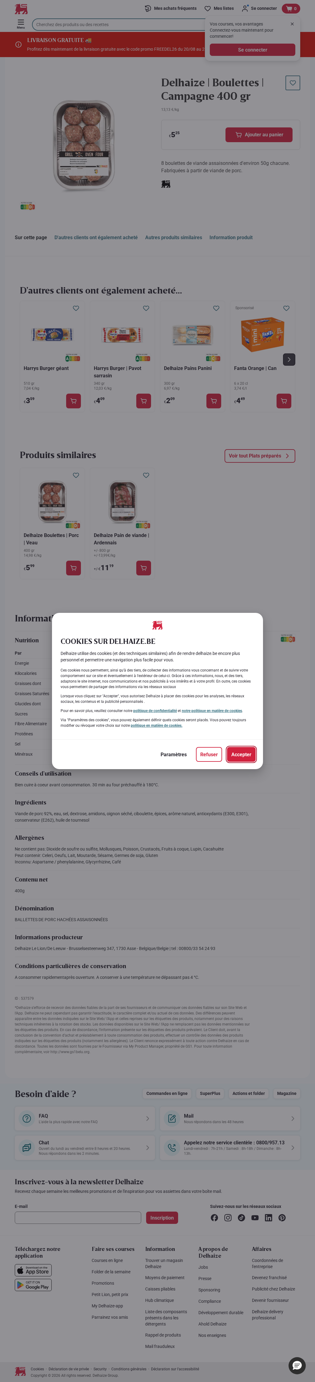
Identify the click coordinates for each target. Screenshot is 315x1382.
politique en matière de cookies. (156, 725)
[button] (297, 1365)
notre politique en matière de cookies (212, 711)
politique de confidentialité (155, 711)
